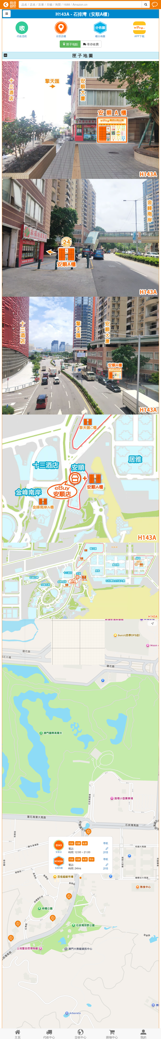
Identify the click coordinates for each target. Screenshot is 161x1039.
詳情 (105, 852)
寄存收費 (91, 44)
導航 (105, 843)
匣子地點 (70, 44)
